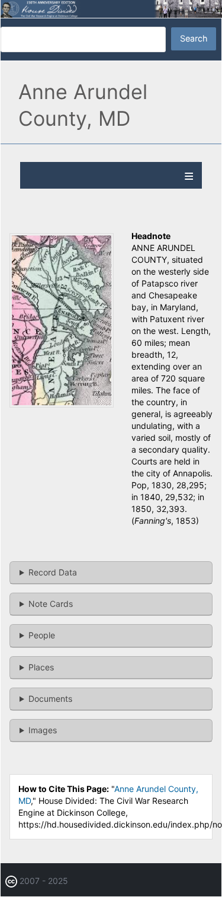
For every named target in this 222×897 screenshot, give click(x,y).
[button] (61, 404)
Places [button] (41, 667)
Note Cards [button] (50, 604)
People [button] (41, 635)
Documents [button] (50, 699)
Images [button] (42, 730)
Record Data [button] (52, 572)
